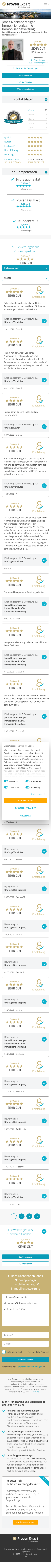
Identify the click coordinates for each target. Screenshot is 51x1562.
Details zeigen (36, 794)
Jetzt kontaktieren (26, 89)
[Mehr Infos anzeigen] (13, 117)
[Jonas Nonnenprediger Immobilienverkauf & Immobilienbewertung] (12, 49)
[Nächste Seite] (37, 1216)
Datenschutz (41, 1549)
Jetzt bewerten (25, 75)
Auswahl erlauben (25, 808)
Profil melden (37, 1391)
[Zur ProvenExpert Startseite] (16, 5)
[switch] (27, 781)
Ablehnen (25, 815)
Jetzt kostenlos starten (25, 1522)
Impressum (26, 1551)
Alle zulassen (25, 800)
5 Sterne (31, 110)
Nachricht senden (25, 1359)
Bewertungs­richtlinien (11, 1549)
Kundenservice (11, 159)
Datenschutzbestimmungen (29, 1366)
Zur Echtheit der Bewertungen (25, 68)
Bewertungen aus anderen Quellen (38, 61)
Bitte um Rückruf (14, 1351)
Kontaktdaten (23, 99)
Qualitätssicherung (28, 1549)
